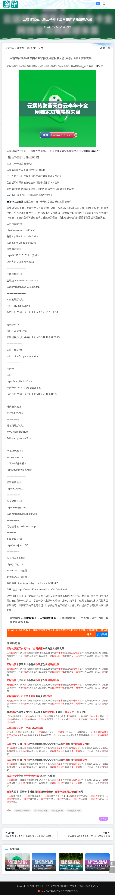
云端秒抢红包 (48, 618)
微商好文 (31, 47)
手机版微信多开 (41, 810)
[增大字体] (104, 47)
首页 (21, 47)
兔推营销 (39, 885)
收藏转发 (90, 151)
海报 (104, 818)
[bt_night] (112, 863)
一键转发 (98, 66)
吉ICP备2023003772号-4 (64, 885)
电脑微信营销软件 (22, 810)
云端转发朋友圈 (15, 201)
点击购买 (102, 634)
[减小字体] (98, 47)
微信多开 (31, 618)
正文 (41, 47)
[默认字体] (101, 47)
